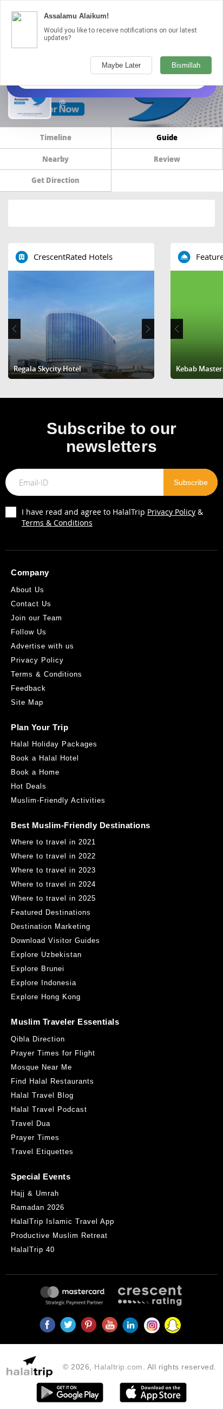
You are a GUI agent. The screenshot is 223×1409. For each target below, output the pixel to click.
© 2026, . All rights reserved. (140, 1366)
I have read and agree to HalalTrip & (112, 517)
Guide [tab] (167, 137)
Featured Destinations (51, 912)
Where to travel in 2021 (53, 842)
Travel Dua (30, 1123)
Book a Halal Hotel (45, 758)
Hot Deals (29, 786)
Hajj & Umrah (35, 1193)
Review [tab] (167, 159)
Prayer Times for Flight (53, 1053)
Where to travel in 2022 (53, 856)
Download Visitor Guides (55, 940)
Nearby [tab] (55, 159)
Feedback (28, 688)
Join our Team (36, 618)
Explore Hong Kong (46, 997)
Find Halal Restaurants (52, 1081)
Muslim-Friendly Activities (58, 800)
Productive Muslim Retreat (59, 1235)
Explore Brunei (37, 969)
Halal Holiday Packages (54, 744)
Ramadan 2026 (37, 1207)
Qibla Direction (38, 1039)
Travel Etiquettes (42, 1152)
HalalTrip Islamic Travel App (62, 1221)
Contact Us (31, 604)
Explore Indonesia (43, 983)
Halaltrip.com (118, 1366)
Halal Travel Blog (42, 1095)
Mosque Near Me (41, 1067)
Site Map (27, 702)
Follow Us (29, 632)
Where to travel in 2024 (53, 884)
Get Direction (55, 180)
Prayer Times (35, 1137)
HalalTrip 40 (33, 1250)
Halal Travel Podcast (49, 1109)
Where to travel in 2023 (53, 870)
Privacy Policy (171, 512)
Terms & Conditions (57, 522)
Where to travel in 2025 (53, 898)
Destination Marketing (50, 926)
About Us (27, 590)
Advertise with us (42, 646)
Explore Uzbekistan (46, 955)
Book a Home (35, 772)
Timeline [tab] (55, 137)
